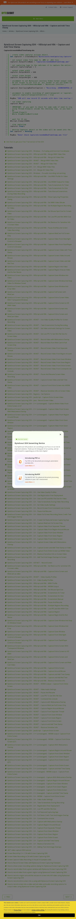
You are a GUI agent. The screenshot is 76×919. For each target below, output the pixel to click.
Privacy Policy (17, 910)
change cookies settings (38, 910)
